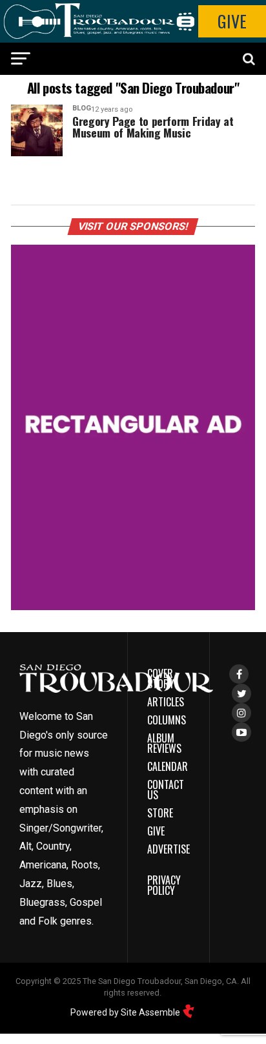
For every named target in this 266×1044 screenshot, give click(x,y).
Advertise (168, 849)
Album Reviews (164, 743)
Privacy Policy (164, 885)
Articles (165, 702)
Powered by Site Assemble (126, 1012)
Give (232, 21)
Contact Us (165, 790)
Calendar (167, 766)
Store (160, 813)
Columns (166, 720)
